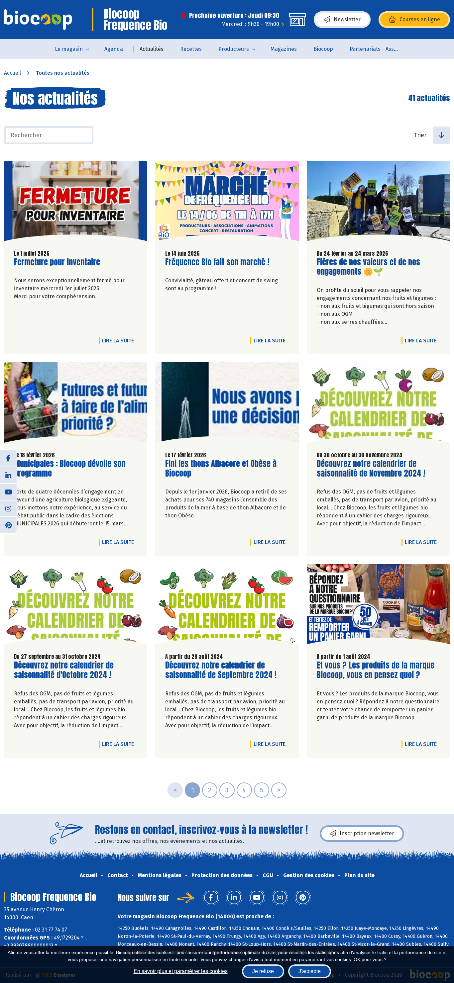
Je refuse (263, 971)
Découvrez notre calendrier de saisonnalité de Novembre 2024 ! (371, 468)
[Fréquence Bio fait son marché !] (226, 202)
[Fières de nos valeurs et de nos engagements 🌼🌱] (378, 202)
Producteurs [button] (233, 49)
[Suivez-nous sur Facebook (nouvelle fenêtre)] (8, 458)
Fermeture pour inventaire (57, 262)
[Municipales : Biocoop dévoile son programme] (75, 404)
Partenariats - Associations (379, 49)
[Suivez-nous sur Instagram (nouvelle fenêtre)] (8, 508)
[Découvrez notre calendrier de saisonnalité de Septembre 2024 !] (226, 606)
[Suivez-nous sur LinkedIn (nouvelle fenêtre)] (8, 475)
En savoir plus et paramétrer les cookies (181, 971)
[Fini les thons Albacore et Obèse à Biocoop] (226, 404)
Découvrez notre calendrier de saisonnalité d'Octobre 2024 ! (64, 670)
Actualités (152, 49)
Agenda (113, 49)
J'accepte (309, 971)
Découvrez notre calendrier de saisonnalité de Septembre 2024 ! (221, 670)
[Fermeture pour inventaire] (75, 202)
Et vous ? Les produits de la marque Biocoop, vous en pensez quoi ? (375, 670)
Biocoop (323, 49)
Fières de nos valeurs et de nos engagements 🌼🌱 (368, 267)
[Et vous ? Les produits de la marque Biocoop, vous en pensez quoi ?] (378, 606)
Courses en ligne (419, 19)
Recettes (191, 49)
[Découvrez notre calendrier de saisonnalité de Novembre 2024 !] (378, 404)
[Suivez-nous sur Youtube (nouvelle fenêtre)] (8, 491)
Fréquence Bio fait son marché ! (217, 262)
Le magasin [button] (69, 49)
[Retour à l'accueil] (38, 19)
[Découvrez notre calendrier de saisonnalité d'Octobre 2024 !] (75, 606)
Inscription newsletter (367, 833)
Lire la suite (119, 340)
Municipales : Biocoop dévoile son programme (69, 468)
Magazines (284, 49)
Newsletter (347, 19)
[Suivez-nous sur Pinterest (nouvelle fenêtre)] (8, 524)
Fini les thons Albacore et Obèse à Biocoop (221, 468)
